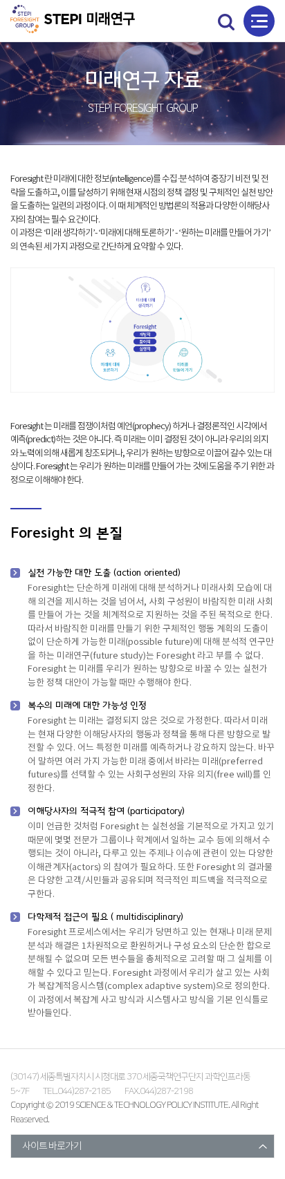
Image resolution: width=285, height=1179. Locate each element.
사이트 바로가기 (52, 1146)
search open (226, 22)
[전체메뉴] (259, 21)
